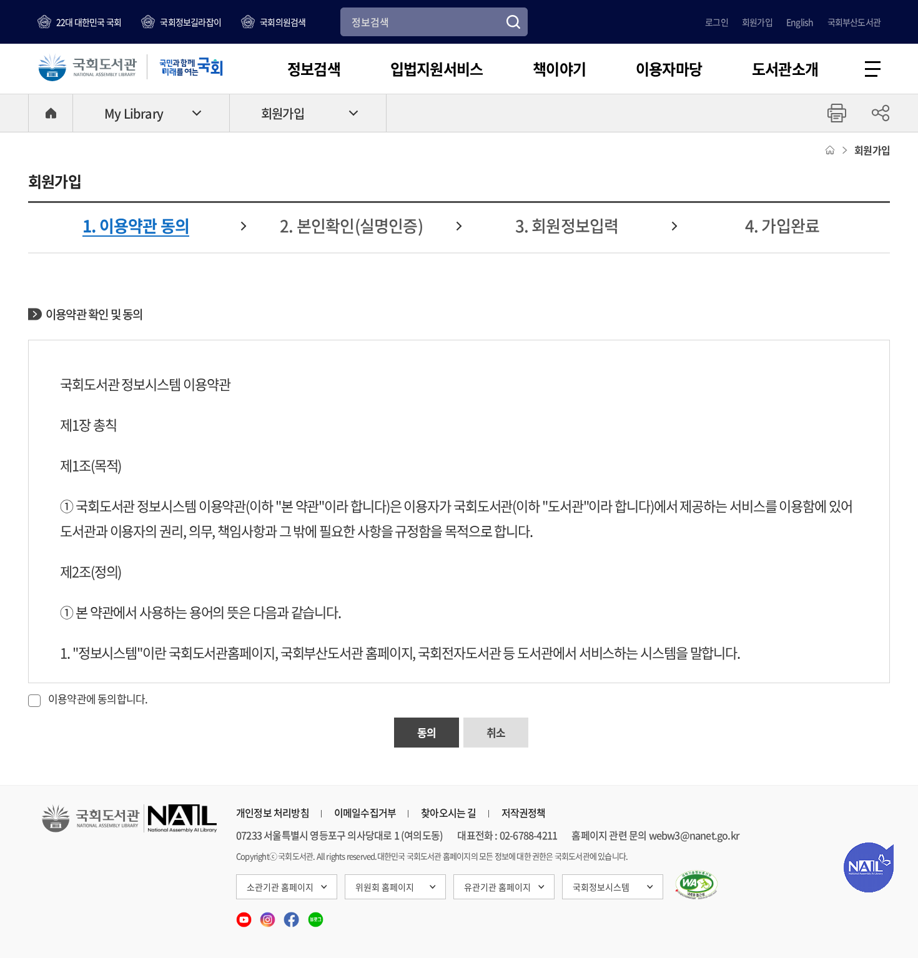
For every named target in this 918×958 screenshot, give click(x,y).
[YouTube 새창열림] (245, 915)
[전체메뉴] (873, 69)
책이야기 (559, 68)
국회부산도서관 (854, 22)
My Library (133, 113)
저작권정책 (523, 812)
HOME (50, 113)
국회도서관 (87, 66)
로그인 (716, 22)
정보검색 (313, 68)
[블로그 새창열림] (315, 915)
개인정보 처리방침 (272, 812)
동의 (426, 732)
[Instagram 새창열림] (268, 915)
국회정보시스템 (601, 887)
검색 (513, 21)
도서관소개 (785, 68)
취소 (495, 732)
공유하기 (880, 113)
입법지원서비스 (436, 68)
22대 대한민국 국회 (88, 22)
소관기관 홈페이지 (280, 887)
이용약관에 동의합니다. (97, 699)
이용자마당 (669, 68)
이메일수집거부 (365, 812)
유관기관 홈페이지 (497, 887)
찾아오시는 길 (448, 812)
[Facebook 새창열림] (292, 915)
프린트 (836, 113)
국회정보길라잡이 (190, 22)
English (799, 22)
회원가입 (757, 22)
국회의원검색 (282, 22)
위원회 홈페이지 (384, 887)
